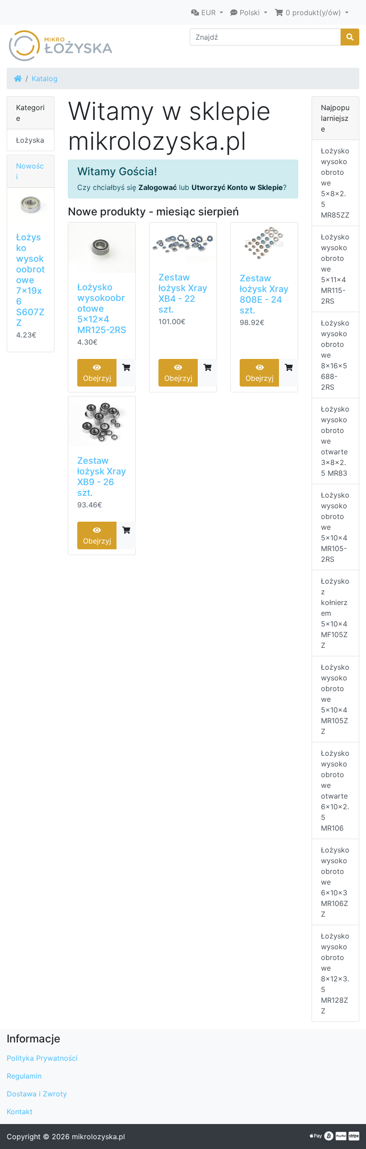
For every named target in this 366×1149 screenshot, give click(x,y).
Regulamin (24, 1075)
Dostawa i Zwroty (37, 1093)
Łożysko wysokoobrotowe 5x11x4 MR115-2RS (335, 268)
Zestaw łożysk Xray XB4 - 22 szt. (182, 293)
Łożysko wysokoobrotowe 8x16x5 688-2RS (335, 354)
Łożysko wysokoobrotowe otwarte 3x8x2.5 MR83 (335, 441)
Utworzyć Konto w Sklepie (237, 187)
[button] (207, 12)
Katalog (45, 78)
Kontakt (20, 1111)
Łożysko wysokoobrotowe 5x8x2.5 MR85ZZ (335, 182)
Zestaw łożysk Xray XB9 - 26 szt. (101, 476)
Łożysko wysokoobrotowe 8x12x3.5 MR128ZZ (335, 973)
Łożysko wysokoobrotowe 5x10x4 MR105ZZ (335, 699)
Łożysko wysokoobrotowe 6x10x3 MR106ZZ (335, 881)
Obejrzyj (97, 378)
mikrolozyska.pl (98, 1136)
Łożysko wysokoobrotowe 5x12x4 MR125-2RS (101, 308)
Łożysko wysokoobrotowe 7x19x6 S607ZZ (30, 280)
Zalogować (157, 187)
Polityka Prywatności (42, 1058)
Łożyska (30, 140)
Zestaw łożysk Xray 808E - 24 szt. (264, 294)
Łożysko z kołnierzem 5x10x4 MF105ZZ (335, 613)
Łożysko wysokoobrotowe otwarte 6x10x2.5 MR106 (335, 790)
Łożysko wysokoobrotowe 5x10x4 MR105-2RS (335, 527)
